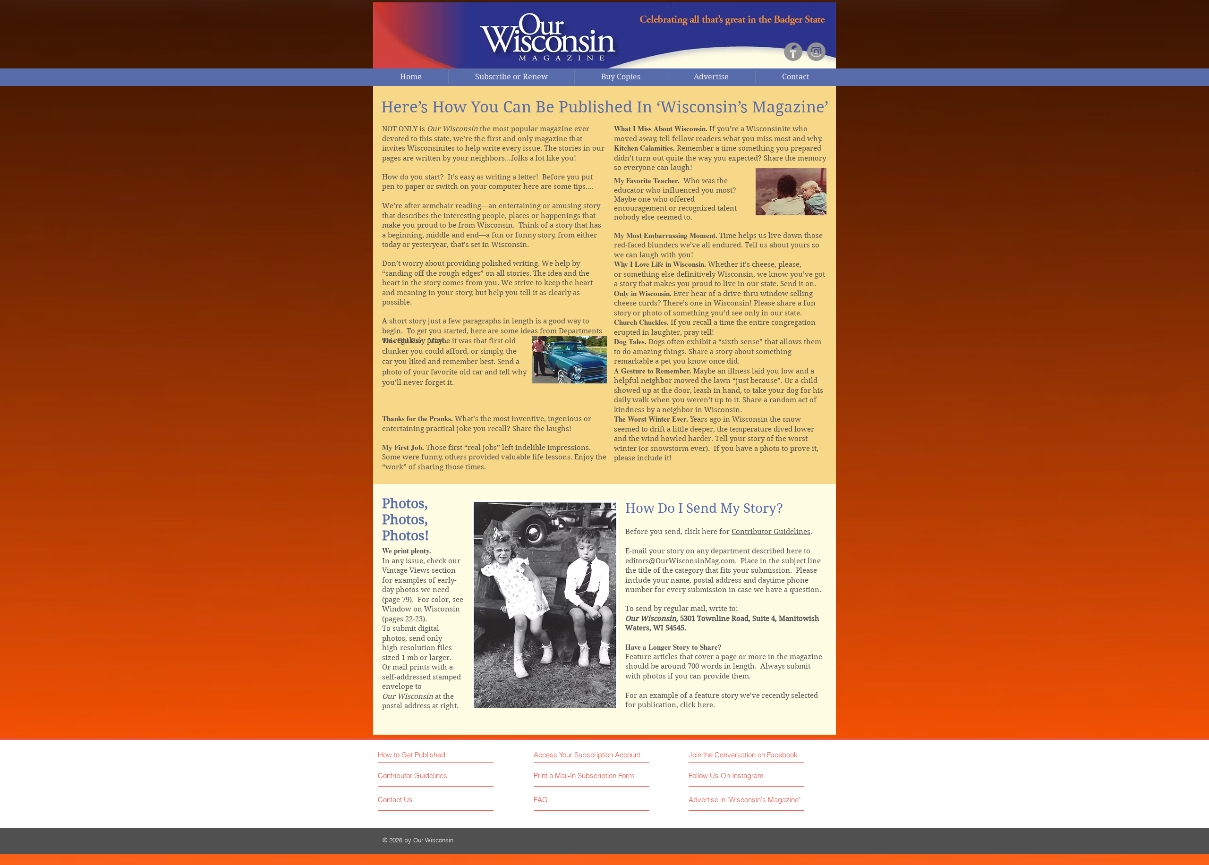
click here (696, 705)
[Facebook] (793, 51)
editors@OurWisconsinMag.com (680, 561)
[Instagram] (816, 51)
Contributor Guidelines (771, 531)
